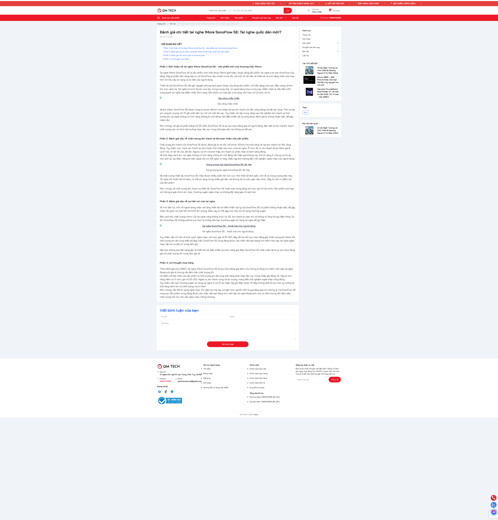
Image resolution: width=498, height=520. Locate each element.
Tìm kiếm (206, 369)
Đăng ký (206, 378)
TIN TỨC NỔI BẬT (310, 63)
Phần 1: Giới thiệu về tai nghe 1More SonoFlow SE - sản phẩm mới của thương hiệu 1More (200, 48)
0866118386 (165, 381)
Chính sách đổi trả (257, 383)
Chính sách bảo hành (258, 378)
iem (305, 112)
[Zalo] (172, 391)
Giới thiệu (306, 39)
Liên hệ (305, 55)
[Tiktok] (165, 391)
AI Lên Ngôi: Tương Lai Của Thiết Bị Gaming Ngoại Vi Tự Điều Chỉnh (327, 70)
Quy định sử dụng (257, 387)
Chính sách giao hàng (259, 373)
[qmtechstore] (166, 10)
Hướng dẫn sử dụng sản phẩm (216, 387)
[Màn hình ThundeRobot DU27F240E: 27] (309, 92)
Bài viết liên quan (310, 123)
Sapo (256, 414)
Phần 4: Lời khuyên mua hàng (176, 59)
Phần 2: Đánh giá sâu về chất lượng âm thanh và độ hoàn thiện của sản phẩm (196, 52)
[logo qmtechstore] (179, 366)
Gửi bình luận (228, 344)
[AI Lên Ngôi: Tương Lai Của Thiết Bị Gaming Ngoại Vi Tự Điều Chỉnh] (309, 70)
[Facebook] (159, 391)
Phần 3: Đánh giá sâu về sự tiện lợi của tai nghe (184, 55)
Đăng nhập (208, 373)
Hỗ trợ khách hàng (211, 365)
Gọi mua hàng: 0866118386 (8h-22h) (265, 397)
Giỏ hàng (207, 383)
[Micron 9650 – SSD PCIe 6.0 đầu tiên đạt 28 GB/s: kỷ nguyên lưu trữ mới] (309, 80)
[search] (288, 11)
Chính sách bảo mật (258, 369)
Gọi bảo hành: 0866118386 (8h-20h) (265, 401)
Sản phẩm (306, 43)
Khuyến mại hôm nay (311, 47)
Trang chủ (306, 35)
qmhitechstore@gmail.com (190, 381)
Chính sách (254, 365)
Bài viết (305, 51)
